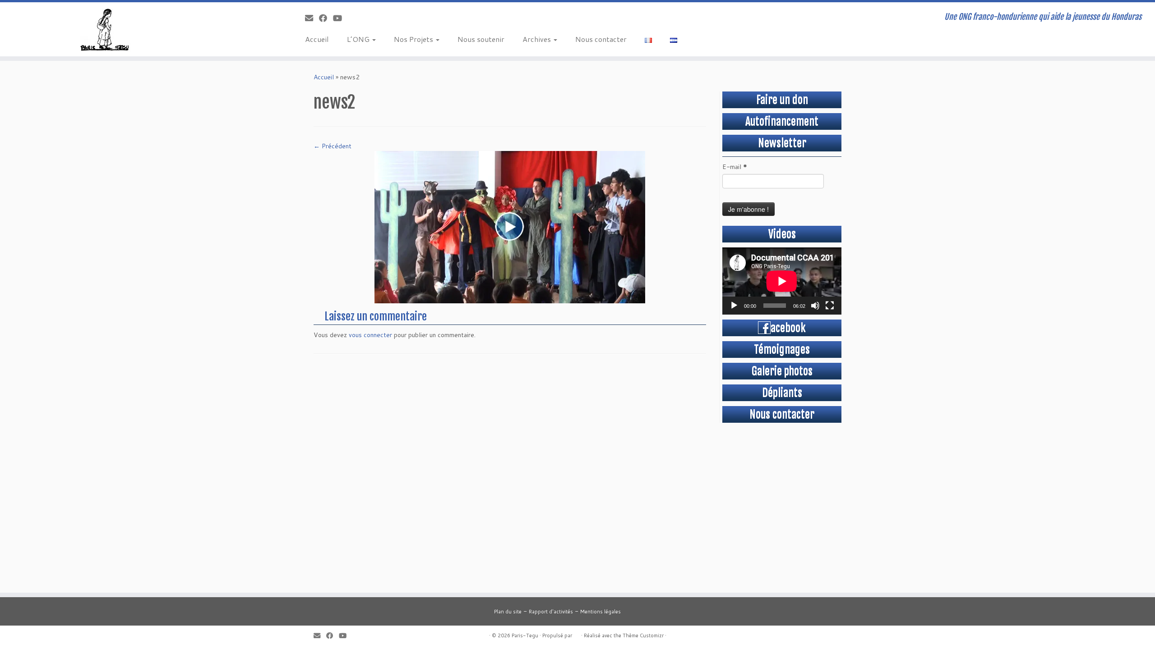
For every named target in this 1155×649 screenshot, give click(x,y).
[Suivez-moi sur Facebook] (326, 18)
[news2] (509, 226)
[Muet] (815, 305)
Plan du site (508, 611)
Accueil (317, 39)
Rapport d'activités (551, 611)
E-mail (734, 166)
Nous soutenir (480, 39)
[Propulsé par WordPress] (576, 634)
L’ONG (359, 39)
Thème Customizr (643, 635)
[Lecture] (734, 305)
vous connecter (370, 334)
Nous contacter (601, 39)
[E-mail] (312, 18)
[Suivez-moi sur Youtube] (340, 18)
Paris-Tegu (525, 635)
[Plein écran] (829, 305)
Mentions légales (600, 611)
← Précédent (332, 146)
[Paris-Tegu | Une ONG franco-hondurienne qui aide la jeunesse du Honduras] (133, 29)
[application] (781, 281)
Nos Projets (414, 39)
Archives (537, 39)
